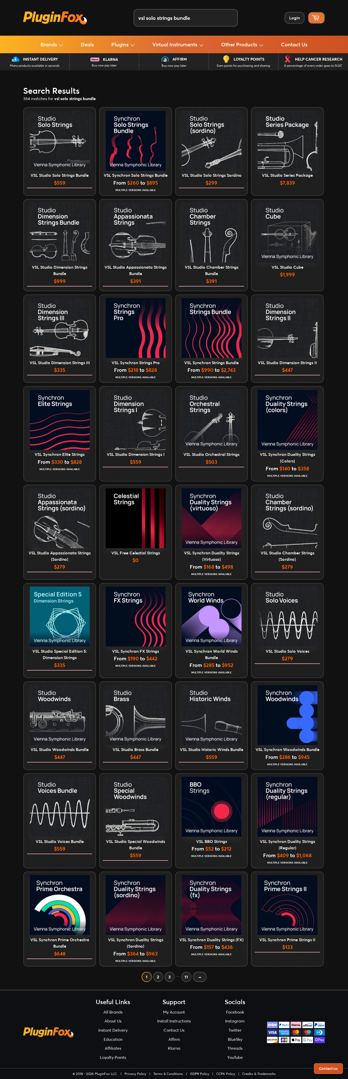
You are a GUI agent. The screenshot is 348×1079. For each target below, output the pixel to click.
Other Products (240, 44)
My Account (174, 1012)
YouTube (235, 1057)
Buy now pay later (104, 65)
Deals (87, 44)
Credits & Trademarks (259, 1074)
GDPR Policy (199, 1074)
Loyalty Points (249, 59)
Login (294, 17)
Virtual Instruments (175, 44)
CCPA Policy (225, 1074)
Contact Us (294, 44)
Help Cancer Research (318, 59)
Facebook (235, 1012)
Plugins (120, 44)
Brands (49, 44)
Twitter (235, 1030)
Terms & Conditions (168, 1074)
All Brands (113, 1012)
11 (186, 976)
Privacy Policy (135, 1074)
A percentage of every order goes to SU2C (313, 65)
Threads (235, 1048)
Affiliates (113, 1048)
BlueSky (235, 1039)
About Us (113, 1020)
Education (113, 1039)
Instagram (235, 1020)
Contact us (328, 1068)
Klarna (110, 59)
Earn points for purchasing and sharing (243, 65)
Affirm (179, 59)
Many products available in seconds (34, 65)
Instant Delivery (40, 59)
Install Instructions (174, 1020)
